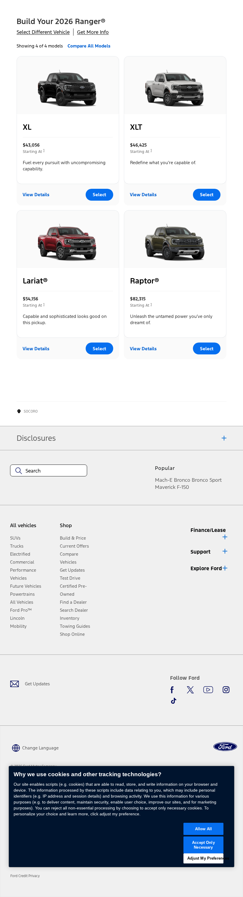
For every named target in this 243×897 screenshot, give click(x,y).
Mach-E (163, 480)
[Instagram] (226, 689)
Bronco (182, 480)
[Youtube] (208, 689)
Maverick (165, 487)
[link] (27, 876)
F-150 (183, 487)
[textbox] (48, 471)
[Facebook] (173, 689)
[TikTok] (173, 700)
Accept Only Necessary (203, 845)
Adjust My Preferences (205, 858)
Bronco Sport (207, 480)
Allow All (203, 829)
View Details (36, 194)
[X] (190, 689)
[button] (209, 532)
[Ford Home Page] (225, 746)
